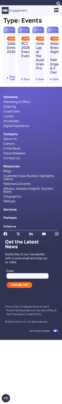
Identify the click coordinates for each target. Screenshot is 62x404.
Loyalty (8, 116)
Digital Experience (16, 125)
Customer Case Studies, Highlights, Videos (28, 177)
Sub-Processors (15, 314)
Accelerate (11, 120)
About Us (10, 138)
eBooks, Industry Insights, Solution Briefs (28, 190)
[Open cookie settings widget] (6, 398)
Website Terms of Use (34, 306)
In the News (11, 148)
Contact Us (11, 157)
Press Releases (14, 153)
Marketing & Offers (16, 101)
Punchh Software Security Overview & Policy (30, 310)
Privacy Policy (12, 306)
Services (10, 209)
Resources (11, 166)
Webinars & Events (16, 183)
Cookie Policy (34, 314)
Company (10, 133)
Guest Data (11, 111)
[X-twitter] (18, 234)
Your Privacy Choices (39, 330)
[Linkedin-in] (31, 234)
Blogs (7, 171)
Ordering (9, 106)
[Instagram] (57, 234)
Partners (10, 217)
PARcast (9, 201)
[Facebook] (5, 234)
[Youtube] (44, 234)
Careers (9, 143)
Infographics (12, 196)
